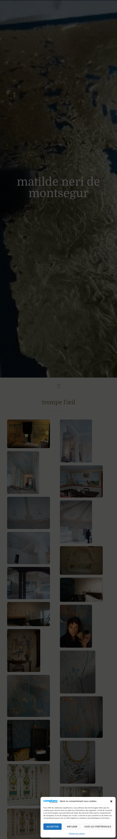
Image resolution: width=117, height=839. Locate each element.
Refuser (72, 826)
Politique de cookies (77, 833)
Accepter (52, 826)
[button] (111, 801)
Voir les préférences (97, 826)
